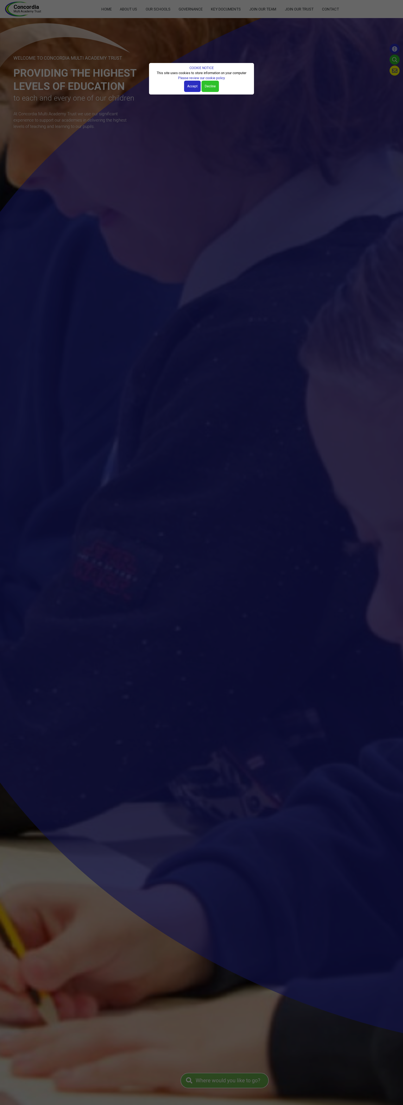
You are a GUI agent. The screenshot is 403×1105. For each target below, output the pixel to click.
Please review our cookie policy (201, 78)
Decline (210, 86)
